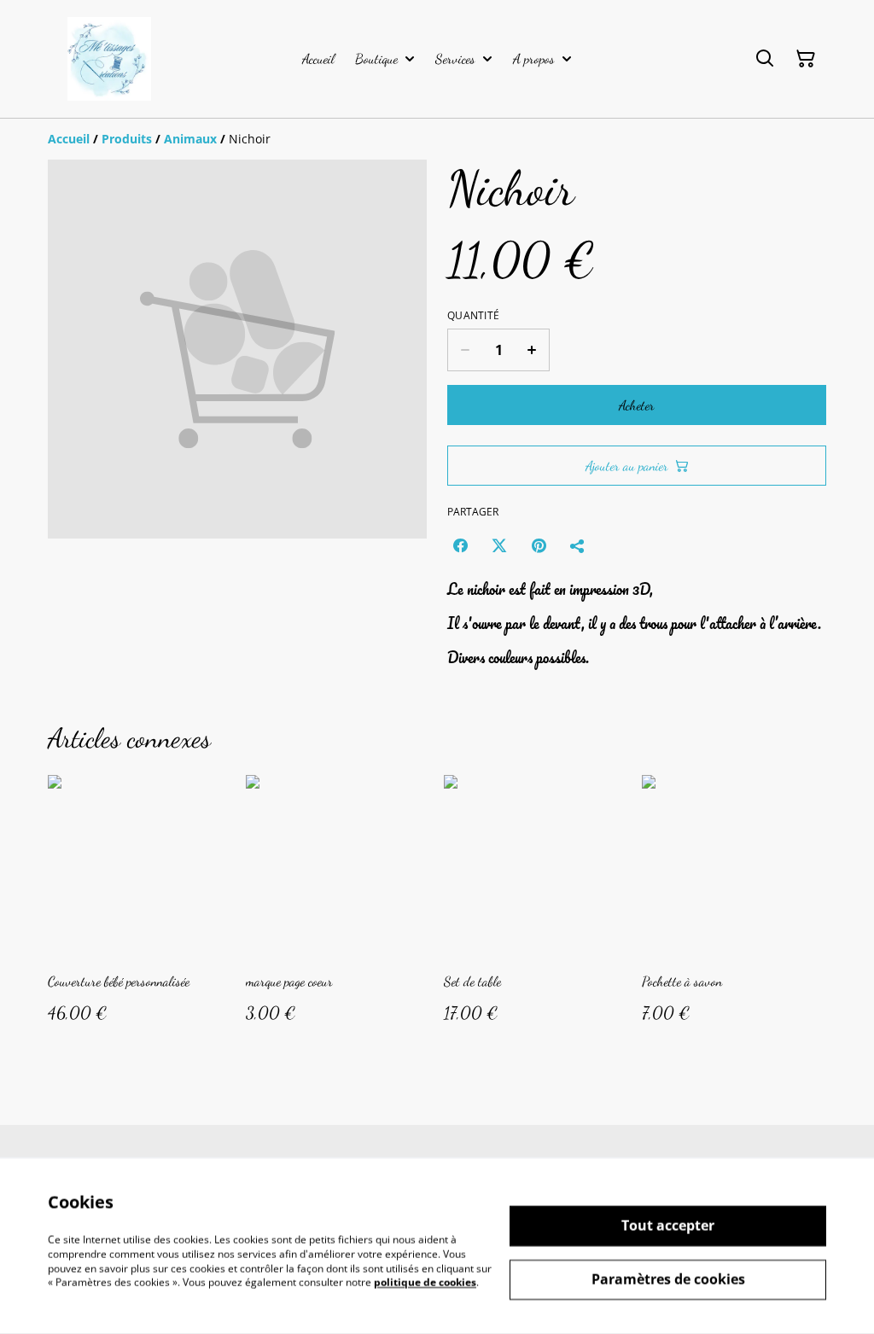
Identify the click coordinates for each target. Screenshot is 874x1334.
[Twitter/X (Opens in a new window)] (499, 545)
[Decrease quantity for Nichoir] (464, 350)
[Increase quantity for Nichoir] (532, 350)
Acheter (637, 405)
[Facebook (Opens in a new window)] (460, 545)
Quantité (473, 316)
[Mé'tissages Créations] (109, 59)
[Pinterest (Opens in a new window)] (538, 545)
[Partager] (578, 545)
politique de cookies (425, 1282)
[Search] (764, 59)
